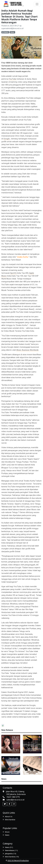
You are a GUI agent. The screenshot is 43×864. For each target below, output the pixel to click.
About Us (8, 816)
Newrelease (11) (11, 850)
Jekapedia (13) (10, 853)
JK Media (5, 32)
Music (7, 832)
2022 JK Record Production (18, 860)
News (12, 32)
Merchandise (10, 819)
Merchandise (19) (12, 856)
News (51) (9, 847)
